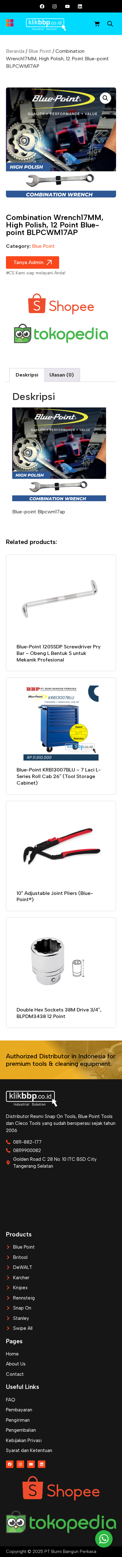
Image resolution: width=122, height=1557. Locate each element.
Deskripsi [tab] (27, 375)
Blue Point (39, 51)
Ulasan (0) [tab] (61, 375)
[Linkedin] (79, 6)
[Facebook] (42, 6)
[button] (105, 98)
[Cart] (97, 23)
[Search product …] (110, 24)
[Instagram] (54, 6)
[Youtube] (67, 6)
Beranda (15, 51)
